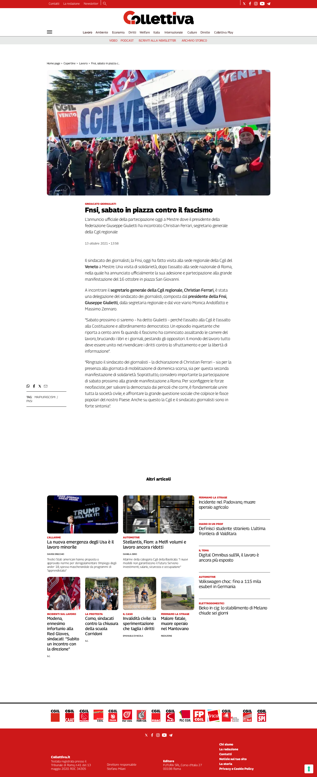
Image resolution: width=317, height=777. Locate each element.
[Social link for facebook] (250, 3)
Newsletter (91, 3)
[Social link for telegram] (268, 3)
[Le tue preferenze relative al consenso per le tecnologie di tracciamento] (308, 768)
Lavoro (87, 32)
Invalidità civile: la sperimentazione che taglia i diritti (139, 623)
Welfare (145, 32)
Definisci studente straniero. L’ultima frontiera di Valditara (232, 531)
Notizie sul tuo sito (233, 759)
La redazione (71, 3)
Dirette (205, 32)
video (113, 40)
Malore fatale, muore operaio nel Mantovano (175, 623)
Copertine (69, 63)
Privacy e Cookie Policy (236, 768)
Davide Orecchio (55, 554)
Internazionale (174, 32)
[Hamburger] (49, 32)
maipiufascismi (45, 397)
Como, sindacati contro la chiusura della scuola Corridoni (101, 626)
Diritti (132, 32)
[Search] (105, 4)
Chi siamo (226, 744)
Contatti (54, 3)
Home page (53, 63)
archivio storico (194, 40)
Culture (192, 32)
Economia (118, 32)
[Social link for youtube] (262, 3)
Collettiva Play (223, 32)
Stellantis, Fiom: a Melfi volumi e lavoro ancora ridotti (154, 544)
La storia (225, 764)
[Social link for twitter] (244, 3)
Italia (156, 32)
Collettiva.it (60, 757)
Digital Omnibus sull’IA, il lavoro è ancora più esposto (229, 557)
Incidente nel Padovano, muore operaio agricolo (227, 504)
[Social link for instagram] (256, 3)
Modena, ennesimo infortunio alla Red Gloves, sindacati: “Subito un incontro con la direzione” (63, 633)
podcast (127, 40)
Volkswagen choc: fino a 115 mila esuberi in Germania (230, 584)
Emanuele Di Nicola (133, 635)
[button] (28, 386)
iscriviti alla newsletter (157, 40)
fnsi (29, 401)
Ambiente (102, 32)
